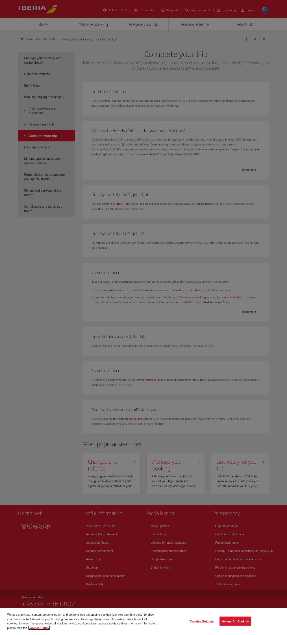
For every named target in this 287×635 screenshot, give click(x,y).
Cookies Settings (202, 621)
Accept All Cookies (235, 621)
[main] (143, 621)
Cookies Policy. (39, 627)
